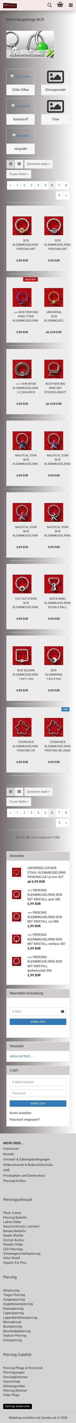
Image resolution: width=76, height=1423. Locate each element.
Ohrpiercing (11, 1290)
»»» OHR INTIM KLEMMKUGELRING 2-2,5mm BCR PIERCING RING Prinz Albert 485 (26, 388)
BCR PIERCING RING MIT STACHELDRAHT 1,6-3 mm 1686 (55, 388)
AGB (6, 1170)
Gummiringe (11, 1381)
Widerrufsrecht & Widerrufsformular (28, 1165)
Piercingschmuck (17, 1199)
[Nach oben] (64, 1417)
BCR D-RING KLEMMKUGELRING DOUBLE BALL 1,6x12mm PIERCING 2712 (57, 603)
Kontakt (8, 1154)
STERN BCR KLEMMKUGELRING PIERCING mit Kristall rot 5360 (26, 746)
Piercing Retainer (15, 1390)
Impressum (11, 1149)
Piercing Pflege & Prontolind (22, 1368)
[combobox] (38, 164)
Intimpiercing (12, 1340)
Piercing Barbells (15, 1217)
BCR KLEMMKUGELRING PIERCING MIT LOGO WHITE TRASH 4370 (26, 245)
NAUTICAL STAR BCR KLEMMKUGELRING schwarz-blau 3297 (26, 460)
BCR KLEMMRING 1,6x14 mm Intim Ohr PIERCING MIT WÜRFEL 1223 (53, 675)
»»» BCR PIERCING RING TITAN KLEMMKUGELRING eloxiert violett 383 (26, 316)
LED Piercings (13, 1249)
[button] (10, 164)
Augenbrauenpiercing (18, 1304)
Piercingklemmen (15, 1377)
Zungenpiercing (14, 1299)
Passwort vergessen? (25, 1119)
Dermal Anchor (13, 1240)
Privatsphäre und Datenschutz (24, 1176)
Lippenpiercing (13, 1313)
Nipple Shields (13, 1235)
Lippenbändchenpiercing (20, 1318)
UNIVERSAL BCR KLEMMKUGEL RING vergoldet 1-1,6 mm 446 (54, 316)
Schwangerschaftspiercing (21, 1253)
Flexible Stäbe (13, 1244)
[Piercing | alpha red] (8, 5)
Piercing (10, 1277)
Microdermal (12, 1322)
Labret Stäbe (12, 1222)
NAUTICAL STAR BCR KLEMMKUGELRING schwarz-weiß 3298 (57, 531)
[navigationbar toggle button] (70, 5)
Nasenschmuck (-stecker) (21, 1226)
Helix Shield (11, 1258)
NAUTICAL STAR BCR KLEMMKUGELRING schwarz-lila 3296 (57, 460)
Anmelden (38, 1021)
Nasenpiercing (13, 1308)
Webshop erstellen (22, 1418)
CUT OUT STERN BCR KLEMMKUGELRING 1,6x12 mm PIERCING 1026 (26, 603)
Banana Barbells (14, 1231)
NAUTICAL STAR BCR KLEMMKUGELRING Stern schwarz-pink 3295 (26, 531)
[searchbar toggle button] (49, 5)
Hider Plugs (11, 1395)
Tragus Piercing (14, 1295)
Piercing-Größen (14, 1181)
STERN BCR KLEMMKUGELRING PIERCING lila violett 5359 (57, 746)
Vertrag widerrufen (17, 1406)
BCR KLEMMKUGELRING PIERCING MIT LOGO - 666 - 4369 (57, 245)
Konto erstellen (20, 1113)
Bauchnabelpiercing (17, 1331)
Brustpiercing (12, 1326)
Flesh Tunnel (12, 1213)
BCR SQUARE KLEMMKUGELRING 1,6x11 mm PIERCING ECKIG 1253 (26, 675)
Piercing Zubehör (17, 1354)
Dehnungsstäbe (14, 1386)
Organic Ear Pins (14, 1263)
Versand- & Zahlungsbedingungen (26, 1159)
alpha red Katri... (21, 1056)
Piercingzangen (13, 1372)
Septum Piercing (14, 1335)
